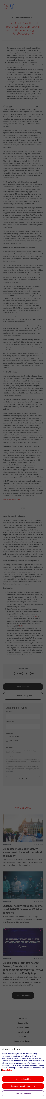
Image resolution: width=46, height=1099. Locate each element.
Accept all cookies (23, 1079)
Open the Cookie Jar (23, 1093)
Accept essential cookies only (23, 1086)
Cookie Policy (7, 1070)
